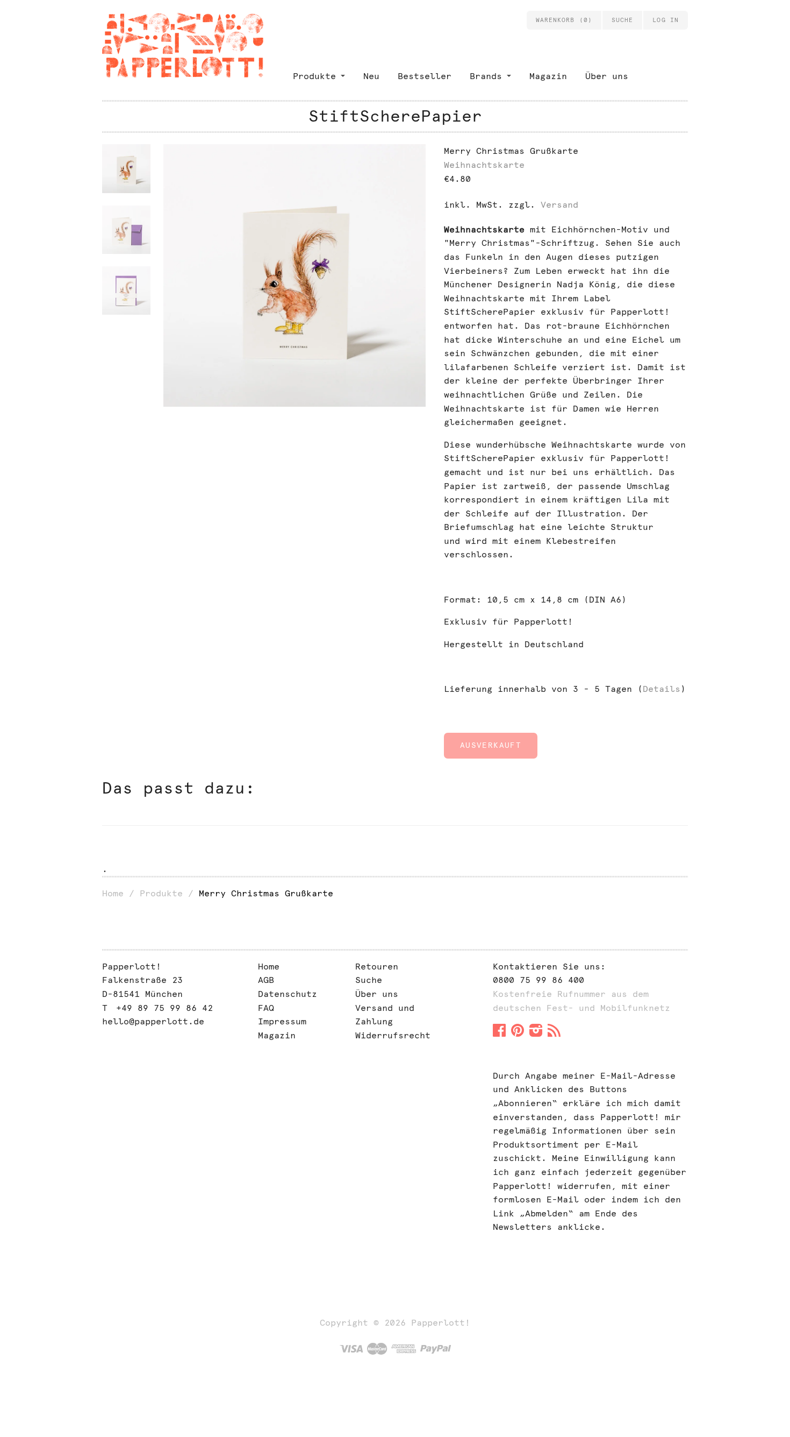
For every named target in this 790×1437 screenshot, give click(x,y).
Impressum (282, 1021)
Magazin (548, 76)
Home (113, 893)
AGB (266, 980)
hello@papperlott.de (153, 1021)
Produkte (314, 76)
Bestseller (424, 76)
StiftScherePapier (395, 116)
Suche (368, 980)
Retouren (376, 966)
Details (661, 689)
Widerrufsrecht (392, 1035)
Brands (486, 76)
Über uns (606, 76)
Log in (665, 20)
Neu (371, 76)
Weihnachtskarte (484, 165)
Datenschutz (287, 994)
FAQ (266, 1008)
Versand (559, 205)
